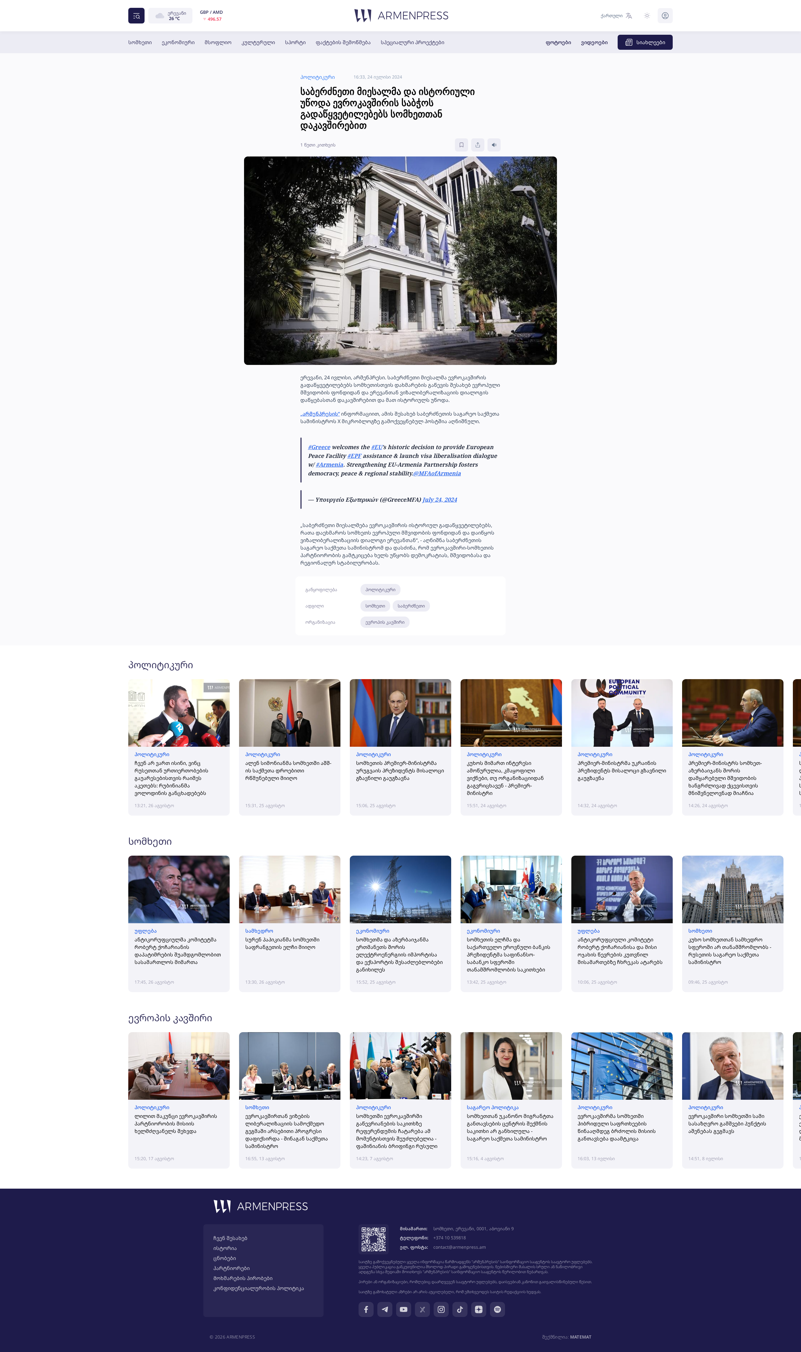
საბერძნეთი (411, 606)
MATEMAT (580, 1337)
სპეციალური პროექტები (412, 42)
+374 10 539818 (449, 1238)
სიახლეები (650, 42)
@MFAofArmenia (437, 473)
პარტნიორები (231, 1268)
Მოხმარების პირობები (243, 1278)
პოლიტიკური (380, 589)
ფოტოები (558, 42)
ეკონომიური (178, 42)
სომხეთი (140, 42)
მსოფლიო (218, 42)
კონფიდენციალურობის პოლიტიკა (258, 1288)
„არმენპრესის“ (320, 413)
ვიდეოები (594, 42)
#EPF (354, 455)
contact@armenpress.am (459, 1247)
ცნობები (224, 1258)
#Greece (319, 447)
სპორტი (295, 42)
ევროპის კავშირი (385, 622)
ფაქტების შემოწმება (343, 42)
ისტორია (225, 1248)
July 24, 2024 (439, 499)
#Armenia (329, 464)
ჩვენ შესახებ (230, 1238)
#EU (376, 447)
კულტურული (258, 42)
